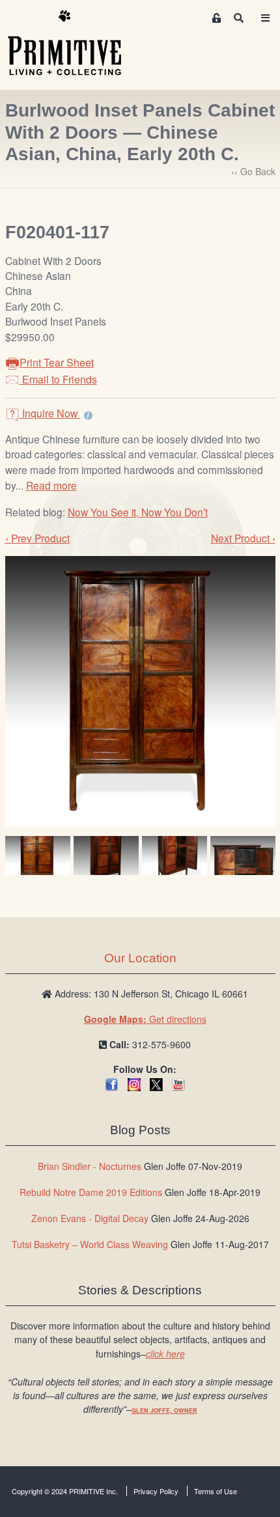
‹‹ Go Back (253, 171)
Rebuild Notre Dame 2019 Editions (91, 1192)
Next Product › (243, 538)
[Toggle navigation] (265, 17)
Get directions (145, 1018)
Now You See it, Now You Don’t (138, 512)
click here (165, 1353)
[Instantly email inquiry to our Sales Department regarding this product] (88, 414)
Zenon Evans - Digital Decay (89, 1218)
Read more (51, 485)
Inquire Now (50, 413)
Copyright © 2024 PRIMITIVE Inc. (65, 1491)
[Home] (74, 43)
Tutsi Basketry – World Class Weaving (90, 1244)
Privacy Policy (155, 1491)
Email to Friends (58, 379)
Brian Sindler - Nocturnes (89, 1166)
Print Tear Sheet (57, 362)
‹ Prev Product (37, 538)
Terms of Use (215, 1491)
